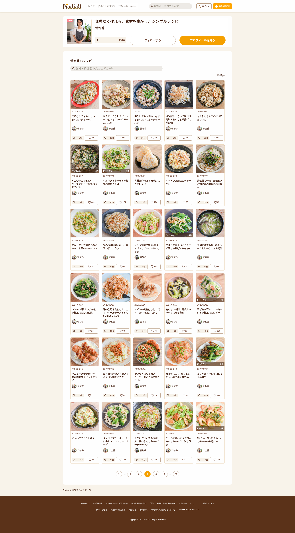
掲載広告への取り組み (166, 503)
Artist (133, 6)
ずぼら (101, 6)
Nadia (66, 490)
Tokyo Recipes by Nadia (189, 510)
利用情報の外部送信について (163, 510)
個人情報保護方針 (139, 503)
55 (176, 474)
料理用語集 (97, 503)
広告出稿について (186, 503)
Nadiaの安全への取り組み (117, 503)
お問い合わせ (101, 510)
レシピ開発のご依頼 (206, 503)
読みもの (123, 6)
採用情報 (144, 510)
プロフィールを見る (202, 40)
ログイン (205, 6)
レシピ (91, 6)
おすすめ (111, 6)
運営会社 (132, 510)
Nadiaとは (85, 503)
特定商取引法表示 (118, 510)
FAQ (151, 503)
